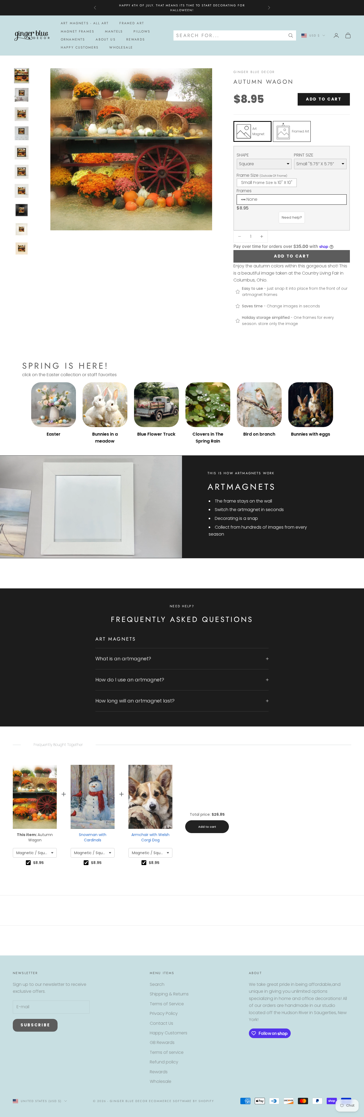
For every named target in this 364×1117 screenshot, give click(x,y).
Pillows (142, 31)
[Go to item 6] (21, 171)
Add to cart (324, 99)
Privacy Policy (164, 1013)
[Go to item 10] (21, 248)
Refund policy (164, 1062)
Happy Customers (80, 47)
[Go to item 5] (21, 152)
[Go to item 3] (21, 114)
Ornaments (73, 39)
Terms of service (167, 1052)
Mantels (114, 31)
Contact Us (161, 1023)
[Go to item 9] (21, 229)
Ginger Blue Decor (254, 72)
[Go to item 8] (21, 210)
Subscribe (35, 1025)
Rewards (135, 39)
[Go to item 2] (21, 94)
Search (157, 984)
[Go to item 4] (21, 133)
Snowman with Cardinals (92, 837)
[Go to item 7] (21, 190)
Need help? (292, 217)
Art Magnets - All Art (85, 23)
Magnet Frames (77, 31)
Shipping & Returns (169, 994)
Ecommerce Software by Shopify (181, 1101)
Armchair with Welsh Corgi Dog (150, 837)
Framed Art (131, 23)
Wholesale (121, 47)
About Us (105, 39)
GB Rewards (162, 1042)
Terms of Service (167, 1004)
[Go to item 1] (21, 75)
